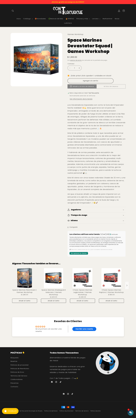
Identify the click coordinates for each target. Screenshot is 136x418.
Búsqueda (15, 358)
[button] (13, 10)
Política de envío (96, 411)
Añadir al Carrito (24, 301)
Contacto (14, 387)
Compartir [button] (73, 227)
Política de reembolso (51, 411)
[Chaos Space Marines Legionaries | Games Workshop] (82, 278)
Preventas (15, 383)
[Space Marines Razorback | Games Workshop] (24, 278)
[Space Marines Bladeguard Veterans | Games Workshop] (53, 278)
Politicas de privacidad (20, 365)
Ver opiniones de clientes (79, 253)
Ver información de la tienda (81, 99)
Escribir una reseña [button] (84, 329)
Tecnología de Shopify (35, 411)
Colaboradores (17, 379)
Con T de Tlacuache (22, 411)
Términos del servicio (82, 411)
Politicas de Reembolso (20, 369)
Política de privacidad (66, 411)
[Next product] (127, 285)
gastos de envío (76, 60)
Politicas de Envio (17, 372)
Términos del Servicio (19, 376)
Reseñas (14, 361)
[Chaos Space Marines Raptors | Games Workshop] (111, 278)
